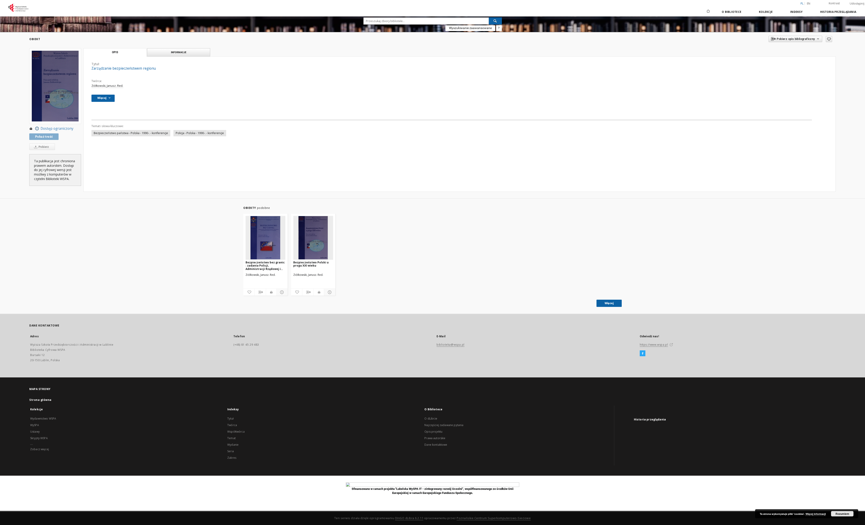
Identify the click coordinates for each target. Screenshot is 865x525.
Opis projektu (433, 432)
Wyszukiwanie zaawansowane (470, 28)
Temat (231, 438)
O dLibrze (430, 418)
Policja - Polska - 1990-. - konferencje (200, 133)
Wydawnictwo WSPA (43, 418)
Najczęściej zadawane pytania (443, 425)
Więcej (609, 303)
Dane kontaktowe (435, 445)
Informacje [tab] (178, 52)
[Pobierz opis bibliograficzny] (260, 292)
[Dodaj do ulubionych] (829, 39)
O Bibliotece (731, 12)
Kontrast (834, 3)
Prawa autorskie (434, 438)
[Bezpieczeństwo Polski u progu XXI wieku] (313, 237)
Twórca (232, 425)
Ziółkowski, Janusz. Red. (107, 86)
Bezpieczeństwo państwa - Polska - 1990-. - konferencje (131, 133)
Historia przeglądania (838, 12)
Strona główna (40, 400)
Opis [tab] (115, 52)
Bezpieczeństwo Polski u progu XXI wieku (311, 263)
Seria (230, 451)
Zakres (231, 458)
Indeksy (796, 12)
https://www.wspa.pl (654, 345)
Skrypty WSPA (39, 438)
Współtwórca (236, 432)
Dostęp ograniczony (57, 128)
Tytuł (230, 418)
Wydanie (233, 445)
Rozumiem (842, 514)
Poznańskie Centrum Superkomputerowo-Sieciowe (494, 518)
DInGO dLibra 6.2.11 (409, 518)
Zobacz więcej (39, 449)
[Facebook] (642, 354)
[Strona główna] (708, 12)
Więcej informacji (816, 514)
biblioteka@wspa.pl (450, 345)
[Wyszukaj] (495, 21)
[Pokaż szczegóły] (281, 292)
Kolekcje (766, 12)
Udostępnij (857, 3)
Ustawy (35, 432)
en (808, 3)
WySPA (34, 425)
